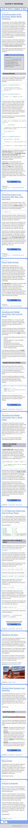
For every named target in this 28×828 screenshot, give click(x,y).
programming (5, 187)
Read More (14, 181)
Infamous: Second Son (8, 805)
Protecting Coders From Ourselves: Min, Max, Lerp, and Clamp (12, 197)
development (11, 754)
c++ (11, 187)
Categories (17, 9)
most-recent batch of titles (11, 788)
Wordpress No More (10, 635)
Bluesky (20, 658)
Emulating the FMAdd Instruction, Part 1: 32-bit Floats (12, 418)
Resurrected (7, 761)
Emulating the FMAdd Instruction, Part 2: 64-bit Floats (12, 314)
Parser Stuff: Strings (10, 262)
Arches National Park (14, 664)
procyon (10, 818)
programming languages (16, 306)
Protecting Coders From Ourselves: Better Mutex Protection (12, 17)
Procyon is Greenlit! (10, 783)
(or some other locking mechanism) (11, 25)
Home (3, 9)
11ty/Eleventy (5, 641)
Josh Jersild (25, 826)
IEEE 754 (9, 722)
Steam (19, 789)
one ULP (4, 476)
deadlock (12, 34)
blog (14, 682)
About (24, 9)
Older (4, 822)
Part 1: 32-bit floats (17, 319)
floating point (19, 409)
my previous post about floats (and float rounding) (13, 549)
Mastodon (4, 660)
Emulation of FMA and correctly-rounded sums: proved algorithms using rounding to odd (13, 369)
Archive (10, 9)
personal (10, 682)
